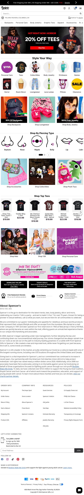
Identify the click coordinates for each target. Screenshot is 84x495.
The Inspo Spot (27, 390)
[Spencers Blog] (70, 284)
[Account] (69, 8)
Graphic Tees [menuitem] (49, 23)
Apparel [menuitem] (61, 23)
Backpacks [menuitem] (9, 23)
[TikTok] (12, 459)
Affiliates (24, 420)
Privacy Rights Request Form (73, 420)
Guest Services (47, 390)
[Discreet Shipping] (42, 296)
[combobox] (42, 13)
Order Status (5, 396)
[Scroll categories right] (82, 22)
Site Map (46, 408)
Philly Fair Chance (69, 396)
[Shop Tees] (42, 40)
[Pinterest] (18, 459)
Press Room (26, 408)
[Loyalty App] (14, 284)
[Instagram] (7, 459)
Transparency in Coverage (72, 414)
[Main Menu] (80, 8)
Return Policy (5, 402)
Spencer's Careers (27, 414)
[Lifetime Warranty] (70, 296)
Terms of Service (26, 484)
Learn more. (67, 468)
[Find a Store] (64, 8)
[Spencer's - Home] (5, 8)
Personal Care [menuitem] (22, 23)
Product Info (5, 420)
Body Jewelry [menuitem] (35, 23)
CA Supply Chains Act (71, 390)
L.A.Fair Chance (69, 402)
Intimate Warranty (49, 414)
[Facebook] (2, 459)
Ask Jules (46, 426)
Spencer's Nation (48, 396)
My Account (5, 390)
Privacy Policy (37, 484)
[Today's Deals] (42, 284)
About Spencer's (27, 402)
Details (67, 3)
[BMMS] (42, 271)
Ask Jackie (46, 402)
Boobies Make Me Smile (17, 468)
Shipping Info (5, 414)
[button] (81, 212)
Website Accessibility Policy (72, 408)
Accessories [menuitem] (71, 23)
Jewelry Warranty (48, 420)
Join (78, 450)
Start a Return (5, 408)
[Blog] (23, 459)
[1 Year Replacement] (14, 296)
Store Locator (26, 396)
